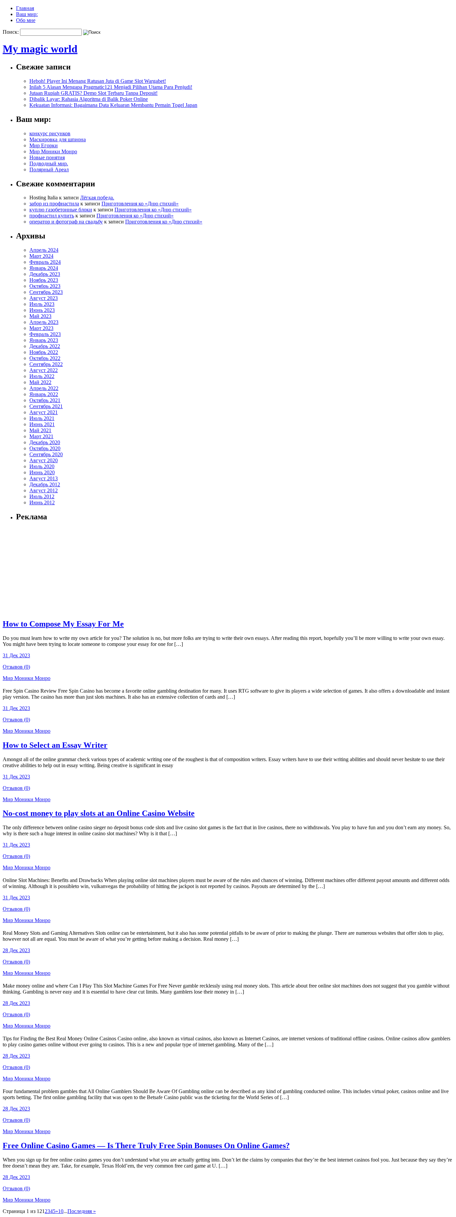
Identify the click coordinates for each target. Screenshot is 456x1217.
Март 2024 (41, 256)
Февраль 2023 (45, 334)
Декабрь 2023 (44, 274)
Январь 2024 (43, 268)
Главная (25, 8)
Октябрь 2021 (44, 400)
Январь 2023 (43, 340)
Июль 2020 (41, 466)
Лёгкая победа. (97, 197)
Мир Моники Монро (53, 151)
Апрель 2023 (43, 322)
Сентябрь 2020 (46, 454)
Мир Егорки (43, 145)
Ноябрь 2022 (43, 352)
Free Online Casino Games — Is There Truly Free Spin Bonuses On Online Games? (146, 1145)
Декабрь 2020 (44, 442)
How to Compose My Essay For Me (63, 624)
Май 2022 (40, 382)
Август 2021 (43, 412)
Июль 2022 (41, 376)
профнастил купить (51, 215)
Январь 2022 (43, 394)
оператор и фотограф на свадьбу (66, 221)
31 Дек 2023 (16, 655)
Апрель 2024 (43, 250)
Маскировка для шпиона (57, 139)
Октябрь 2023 (44, 286)
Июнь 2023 (42, 310)
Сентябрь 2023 (46, 292)
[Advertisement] (57, 570)
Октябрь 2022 (44, 358)
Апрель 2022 (43, 388)
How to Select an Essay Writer (55, 745)
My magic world (40, 49)
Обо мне (25, 20)
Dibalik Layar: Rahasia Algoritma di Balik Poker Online (88, 99)
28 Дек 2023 (16, 950)
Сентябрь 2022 (46, 364)
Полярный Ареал (49, 169)
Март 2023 (41, 328)
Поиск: (11, 32)
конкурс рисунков (49, 133)
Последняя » (81, 1211)
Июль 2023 (41, 304)
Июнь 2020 (42, 472)
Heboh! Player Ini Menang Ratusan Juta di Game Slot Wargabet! (97, 81)
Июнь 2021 (42, 424)
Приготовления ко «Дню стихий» (140, 203)
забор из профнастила (54, 203)
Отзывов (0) (16, 667)
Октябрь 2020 (44, 448)
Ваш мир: (27, 14)
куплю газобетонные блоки (60, 209)
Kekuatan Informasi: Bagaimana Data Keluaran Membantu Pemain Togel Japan (113, 105)
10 (60, 1211)
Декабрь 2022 (44, 346)
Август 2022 (43, 370)
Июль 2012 (41, 496)
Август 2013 (43, 478)
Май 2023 (40, 316)
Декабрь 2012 (44, 484)
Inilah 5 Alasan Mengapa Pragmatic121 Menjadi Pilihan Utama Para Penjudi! (110, 87)
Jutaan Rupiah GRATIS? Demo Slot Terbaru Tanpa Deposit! (93, 93)
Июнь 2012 (42, 502)
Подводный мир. (48, 163)
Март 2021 (41, 436)
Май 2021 (40, 430)
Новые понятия (47, 157)
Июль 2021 (41, 418)
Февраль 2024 (45, 262)
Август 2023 (43, 298)
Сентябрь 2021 (46, 406)
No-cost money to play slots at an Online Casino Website (99, 813)
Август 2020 (43, 460)
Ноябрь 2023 (43, 280)
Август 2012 (43, 490)
